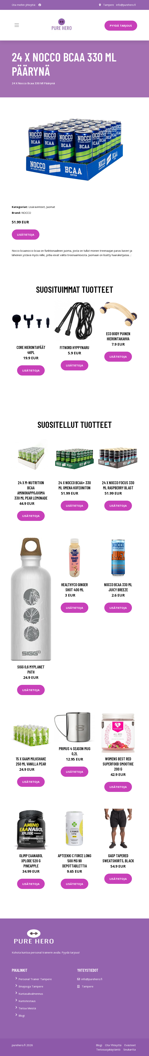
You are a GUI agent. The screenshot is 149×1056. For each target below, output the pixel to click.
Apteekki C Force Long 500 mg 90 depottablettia (74, 860)
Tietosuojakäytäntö (108, 1049)
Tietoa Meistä (27, 1008)
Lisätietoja (25, 234)
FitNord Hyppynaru (74, 347)
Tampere (108, 5)
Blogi (22, 1015)
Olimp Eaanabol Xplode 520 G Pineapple (31, 860)
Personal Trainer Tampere (35, 979)
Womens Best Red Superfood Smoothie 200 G (118, 763)
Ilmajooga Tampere (31, 986)
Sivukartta (129, 1049)
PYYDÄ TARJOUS (121, 25)
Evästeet (130, 1045)
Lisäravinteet (37, 207)
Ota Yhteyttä (113, 1045)
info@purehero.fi (126, 5)
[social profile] (40, 4)
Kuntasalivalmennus (31, 993)
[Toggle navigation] (17, 25)
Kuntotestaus (27, 1001)
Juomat (50, 207)
